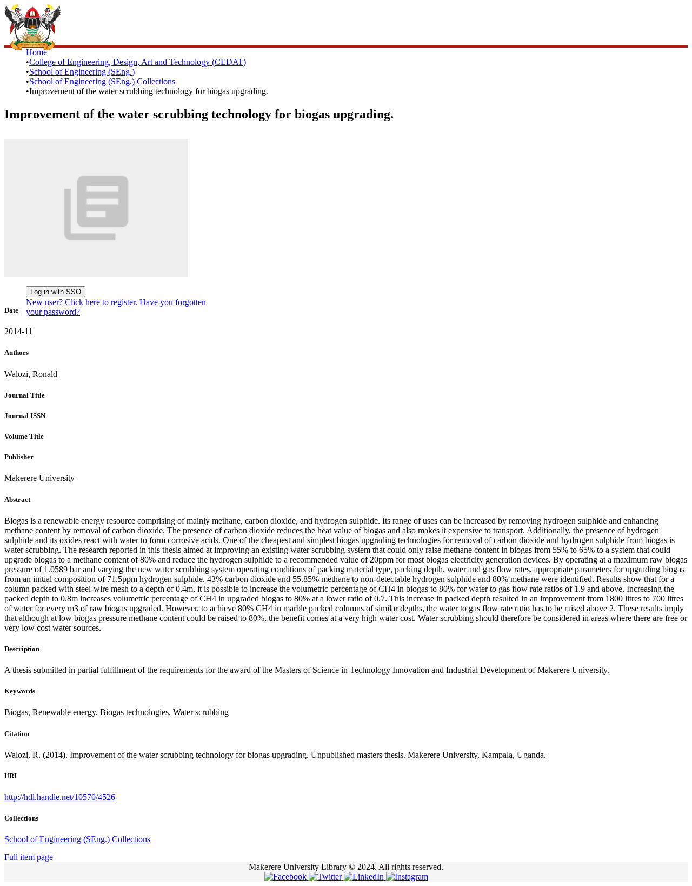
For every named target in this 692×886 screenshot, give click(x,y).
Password (194, 259)
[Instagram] (407, 876)
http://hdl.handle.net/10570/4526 (59, 797)
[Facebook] (286, 876)
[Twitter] (326, 876)
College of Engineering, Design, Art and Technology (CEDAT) (137, 62)
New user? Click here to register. (81, 302)
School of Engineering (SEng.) (82, 71)
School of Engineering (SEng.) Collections (102, 81)
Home (36, 52)
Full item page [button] (28, 857)
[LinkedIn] (365, 876)
